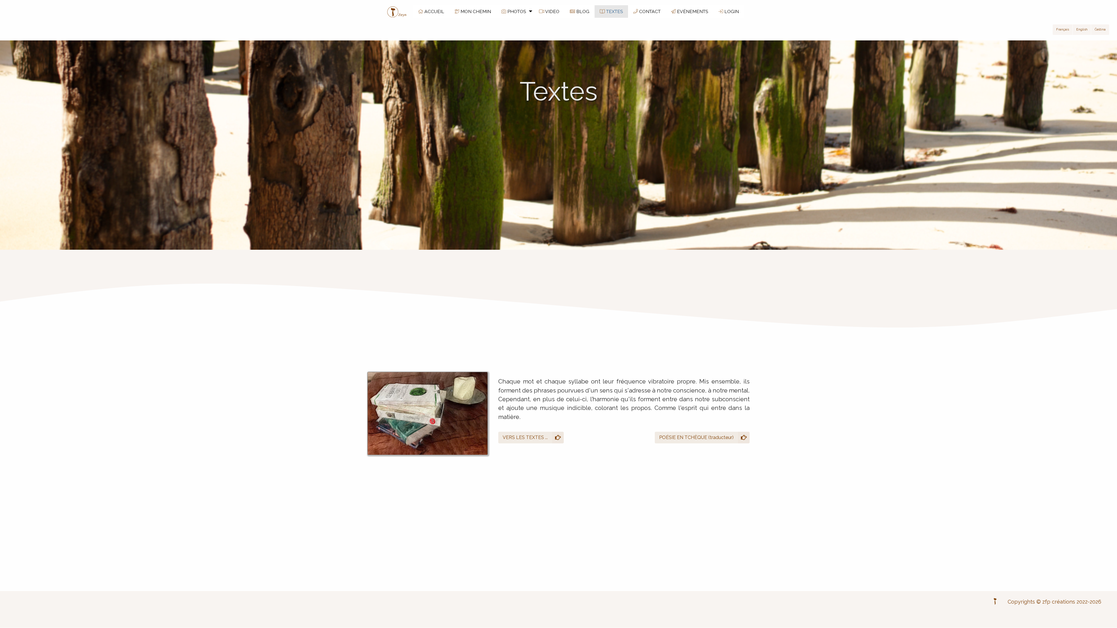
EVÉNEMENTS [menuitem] (692, 11)
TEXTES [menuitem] (614, 11)
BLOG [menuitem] (582, 11)
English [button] (1082, 29)
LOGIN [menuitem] (731, 11)
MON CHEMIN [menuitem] (475, 11)
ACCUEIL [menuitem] (433, 11)
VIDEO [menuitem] (551, 11)
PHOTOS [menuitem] (516, 11)
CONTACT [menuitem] (649, 11)
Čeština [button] (1100, 29)
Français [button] (1062, 29)
